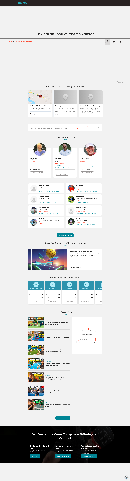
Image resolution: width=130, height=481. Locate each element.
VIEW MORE (36, 301)
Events (120, 42)
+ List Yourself (82, 127)
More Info (35, 456)
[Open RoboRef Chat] (126, 477)
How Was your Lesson (37, 172)
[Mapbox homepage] (120, 82)
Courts (107, 42)
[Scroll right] (105, 205)
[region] (65, 64)
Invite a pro (94, 127)
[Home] (22, 3)
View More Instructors (65, 235)
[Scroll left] (25, 205)
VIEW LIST (65, 139)
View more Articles (62, 418)
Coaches (114, 42)
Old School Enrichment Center (40, 106)
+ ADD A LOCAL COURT (63, 456)
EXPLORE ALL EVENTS (74, 267)
